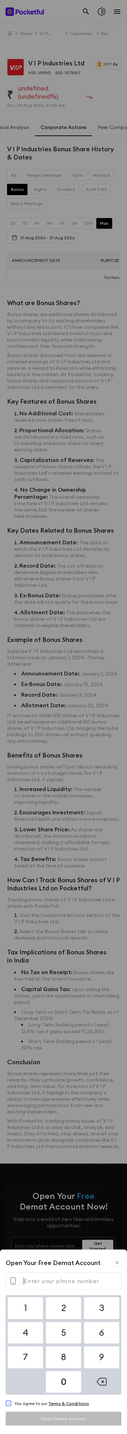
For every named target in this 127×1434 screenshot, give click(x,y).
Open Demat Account (63, 1418)
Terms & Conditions (68, 1403)
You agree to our (51, 1403)
